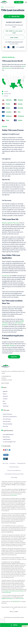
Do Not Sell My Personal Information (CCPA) (14, 474)
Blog (4, 401)
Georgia (20, 104)
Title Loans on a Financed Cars (10, 416)
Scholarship (5, 406)
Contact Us (5, 396)
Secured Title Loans (7, 414)
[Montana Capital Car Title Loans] (4, 2)
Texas (7, 120)
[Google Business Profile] (5, 47)
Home (2, 7)
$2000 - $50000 (14, 37)
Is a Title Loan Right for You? (9, 441)
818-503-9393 (7, 592)
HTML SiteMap (14, 477)
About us (5, 393)
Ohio (19, 112)
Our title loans (5, 275)
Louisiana (8, 112)
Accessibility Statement (8, 434)
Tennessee (21, 116)
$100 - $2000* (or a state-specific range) (14, 31)
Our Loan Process (7, 419)
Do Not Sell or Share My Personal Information (13, 591)
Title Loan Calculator (7, 423)
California (8, 100)
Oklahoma (9, 116)
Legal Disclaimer (7, 439)
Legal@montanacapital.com (7, 598)
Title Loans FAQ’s (7, 421)
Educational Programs (14, 466)
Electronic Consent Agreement (14, 470)
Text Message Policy (21, 463)
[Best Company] (13, 47)
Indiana (8, 108)
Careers (5, 403)
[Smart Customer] (20, 47)
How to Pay (5, 426)
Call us (19, 2)
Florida (8, 104)
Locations (5, 398)
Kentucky (20, 108)
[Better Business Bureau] (9, 47)
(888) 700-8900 (10, 345)
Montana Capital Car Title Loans (10, 223)
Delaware (20, 100)
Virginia (20, 120)
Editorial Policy (6, 436)
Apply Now (14, 356)
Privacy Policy (12, 463)
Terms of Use (5, 463)
